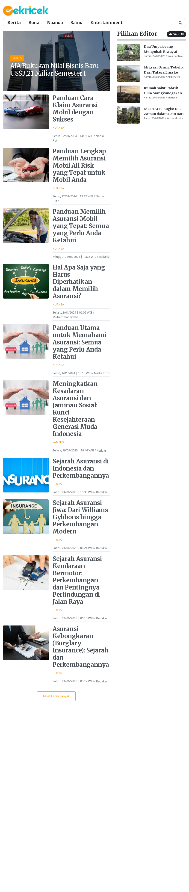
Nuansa (55, 22)
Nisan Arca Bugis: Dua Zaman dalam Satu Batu (164, 111)
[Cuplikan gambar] (128, 52)
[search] (180, 22)
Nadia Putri (101, 373)
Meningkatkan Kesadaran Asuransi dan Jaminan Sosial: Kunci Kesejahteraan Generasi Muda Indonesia (75, 409)
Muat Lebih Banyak (56, 696)
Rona (33, 22)
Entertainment (106, 22)
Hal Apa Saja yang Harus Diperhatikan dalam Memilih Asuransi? (79, 282)
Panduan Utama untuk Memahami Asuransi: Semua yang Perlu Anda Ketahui (80, 342)
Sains (76, 22)
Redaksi (104, 257)
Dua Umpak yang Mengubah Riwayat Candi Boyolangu (160, 49)
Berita (14, 22)
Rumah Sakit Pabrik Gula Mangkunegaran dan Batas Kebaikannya (164, 91)
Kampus (58, 442)
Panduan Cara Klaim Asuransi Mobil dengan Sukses (75, 108)
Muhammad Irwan (65, 317)
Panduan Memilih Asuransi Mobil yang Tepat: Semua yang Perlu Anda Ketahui (81, 226)
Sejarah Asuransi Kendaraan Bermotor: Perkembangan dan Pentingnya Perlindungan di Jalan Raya (77, 580)
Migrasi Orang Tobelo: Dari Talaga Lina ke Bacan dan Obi (164, 70)
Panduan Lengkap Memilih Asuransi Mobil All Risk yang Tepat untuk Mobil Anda (79, 166)
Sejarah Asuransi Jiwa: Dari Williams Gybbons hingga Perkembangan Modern (80, 517)
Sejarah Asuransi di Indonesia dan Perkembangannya (81, 468)
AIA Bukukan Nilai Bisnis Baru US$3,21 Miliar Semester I (54, 69)
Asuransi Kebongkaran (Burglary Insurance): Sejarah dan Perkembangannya (81, 646)
